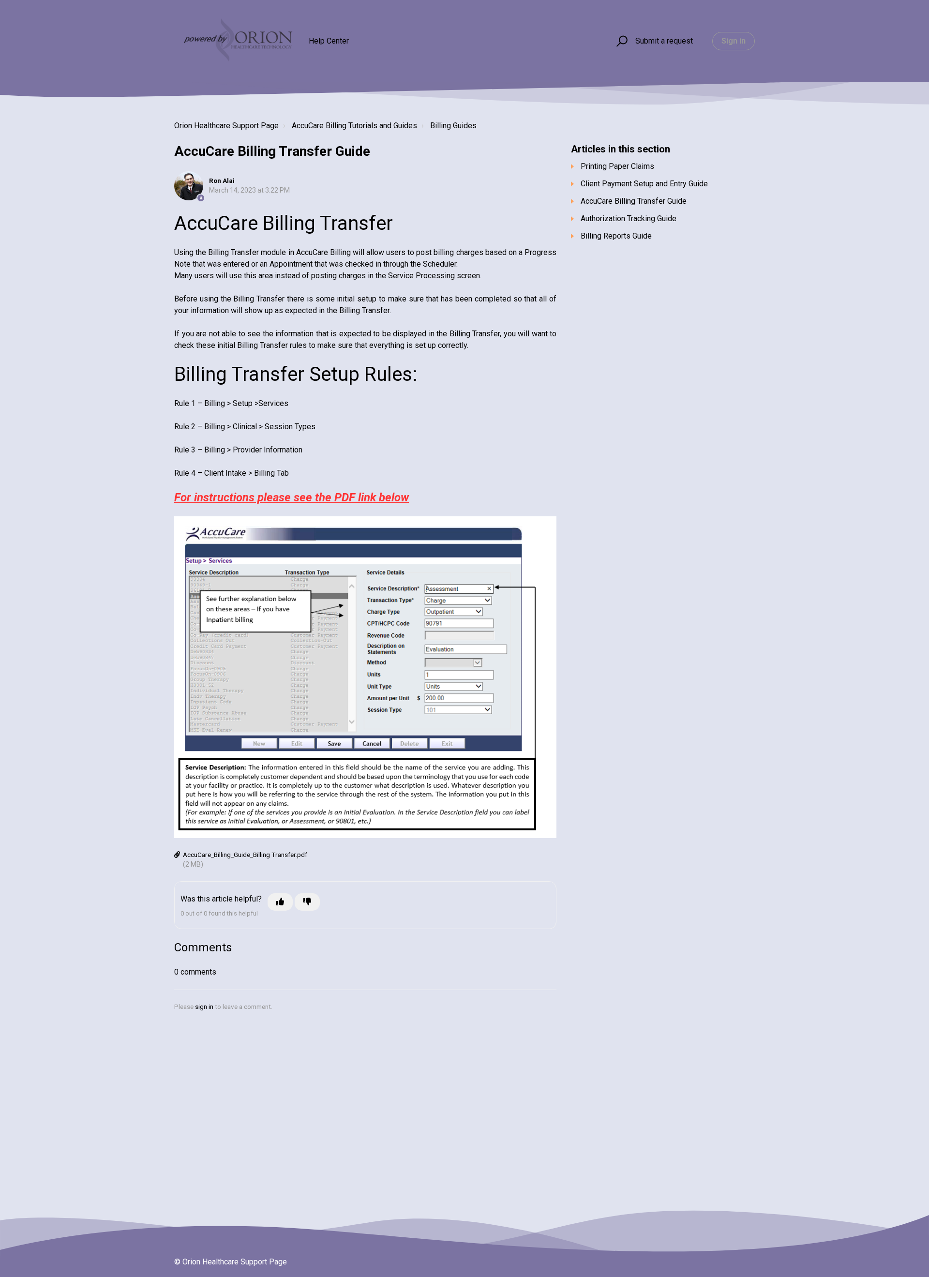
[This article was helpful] (280, 902)
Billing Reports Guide (616, 235)
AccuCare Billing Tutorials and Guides (354, 125)
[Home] (237, 41)
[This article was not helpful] (307, 902)
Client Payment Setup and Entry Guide (644, 183)
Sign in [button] (733, 40)
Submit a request (664, 40)
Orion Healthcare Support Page (226, 125)
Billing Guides (453, 125)
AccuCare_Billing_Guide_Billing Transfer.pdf (245, 854)
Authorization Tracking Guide (628, 218)
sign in (204, 1006)
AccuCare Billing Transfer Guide (634, 201)
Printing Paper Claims (617, 166)
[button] (621, 41)
